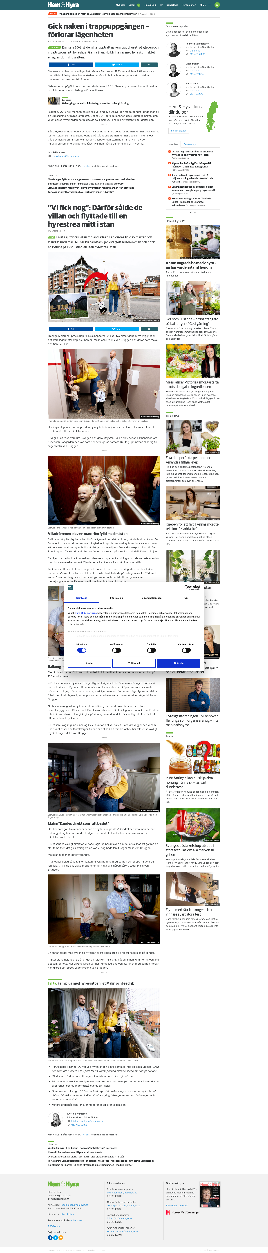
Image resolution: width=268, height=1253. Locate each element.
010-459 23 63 (79, 1124)
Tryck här (85, 166)
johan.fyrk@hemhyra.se (119, 1218)
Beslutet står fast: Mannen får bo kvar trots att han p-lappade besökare (85, 184)
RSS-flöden (54, 1226)
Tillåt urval (134, 663)
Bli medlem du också (177, 1205)
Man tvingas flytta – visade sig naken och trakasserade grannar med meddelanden (91, 179)
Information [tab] (116, 598)
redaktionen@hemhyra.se (66, 156)
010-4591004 (197, 74)
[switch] (116, 650)
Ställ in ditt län (178, 130)
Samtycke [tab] (81, 598)
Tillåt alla (178, 663)
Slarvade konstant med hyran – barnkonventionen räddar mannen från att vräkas (91, 188)
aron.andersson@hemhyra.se (122, 1231)
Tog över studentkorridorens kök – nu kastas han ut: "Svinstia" (81, 192)
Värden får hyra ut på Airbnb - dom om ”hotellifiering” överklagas (82, 1148)
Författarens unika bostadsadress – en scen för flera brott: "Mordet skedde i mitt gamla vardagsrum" (101, 1161)
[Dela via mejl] (149, 64)
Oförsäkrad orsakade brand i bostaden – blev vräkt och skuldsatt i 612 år (86, 1156)
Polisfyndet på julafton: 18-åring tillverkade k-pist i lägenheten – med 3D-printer (90, 1165)
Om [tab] (186, 598)
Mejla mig (195, 50)
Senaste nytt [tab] (190, 144)
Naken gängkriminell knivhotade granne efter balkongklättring (95, 103)
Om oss (203, 1250)
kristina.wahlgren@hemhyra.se (87, 1121)
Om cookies (214, 1250)
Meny (203, 5)
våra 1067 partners (86, 613)
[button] (134, 5)
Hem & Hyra (67, 1214)
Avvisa (89, 663)
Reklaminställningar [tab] (151, 598)
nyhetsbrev (76, 1220)
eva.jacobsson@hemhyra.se (122, 1192)
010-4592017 (196, 94)
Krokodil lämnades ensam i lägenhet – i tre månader (75, 1152)
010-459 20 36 (197, 54)
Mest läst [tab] (173, 144)
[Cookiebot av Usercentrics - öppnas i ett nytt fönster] (186, 587)
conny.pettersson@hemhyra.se (123, 1205)
